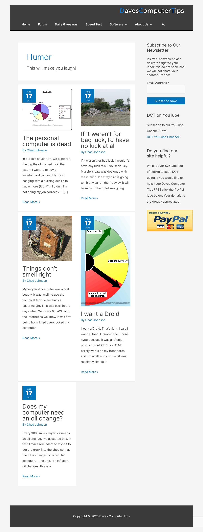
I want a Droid (100, 313)
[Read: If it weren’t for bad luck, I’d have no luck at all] (105, 107)
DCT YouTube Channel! (163, 137)
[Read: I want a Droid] (105, 261)
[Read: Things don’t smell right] (47, 238)
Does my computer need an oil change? (43, 412)
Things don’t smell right (39, 271)
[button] (164, 24)
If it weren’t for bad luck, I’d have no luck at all (105, 139)
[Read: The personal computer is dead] (47, 109)
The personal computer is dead (46, 141)
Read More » (31, 202)
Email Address (158, 83)
